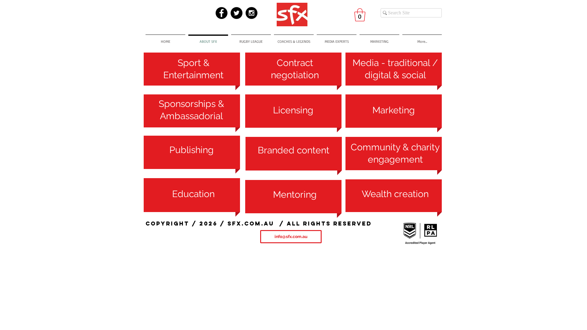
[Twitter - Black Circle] (236, 13)
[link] (359, 14)
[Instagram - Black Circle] (251, 13)
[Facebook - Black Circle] (221, 13)
